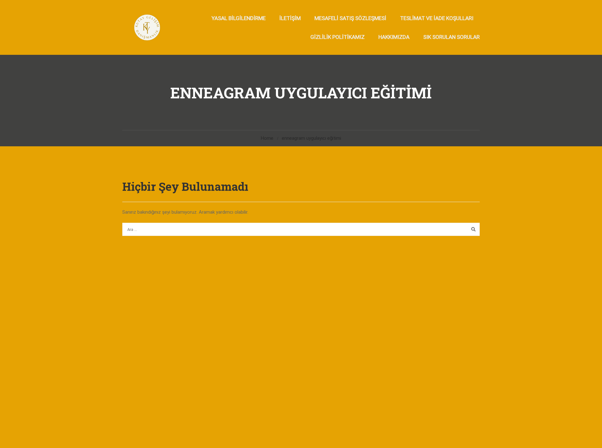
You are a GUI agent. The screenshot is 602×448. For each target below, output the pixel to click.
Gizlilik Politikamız (337, 37)
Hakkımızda (393, 37)
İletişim (290, 18)
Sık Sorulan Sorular (451, 37)
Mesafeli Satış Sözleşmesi (350, 18)
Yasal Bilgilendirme (239, 18)
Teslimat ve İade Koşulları (436, 18)
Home (267, 138)
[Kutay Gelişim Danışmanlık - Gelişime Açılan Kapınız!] (146, 27)
